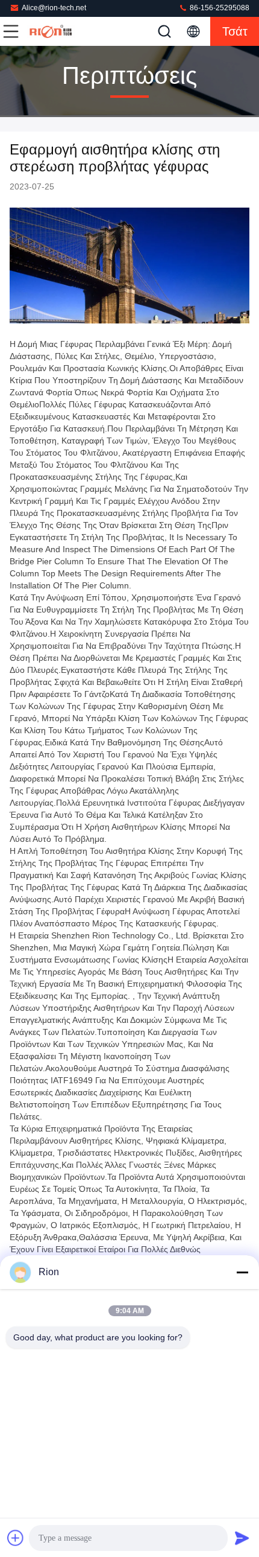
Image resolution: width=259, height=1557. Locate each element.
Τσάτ (235, 31)
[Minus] (242, 1272)
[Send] (242, 1537)
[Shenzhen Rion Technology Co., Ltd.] (51, 31)
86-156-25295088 (218, 8)
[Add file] (15, 1537)
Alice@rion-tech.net (54, 8)
